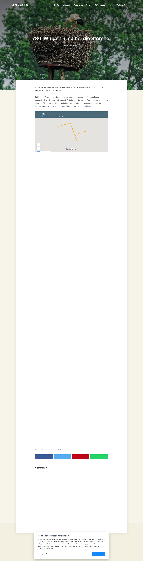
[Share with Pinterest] (80, 456)
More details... (49, 548)
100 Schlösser (100, 5)
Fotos (111, 5)
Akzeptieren (98, 554)
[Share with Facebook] (44, 456)
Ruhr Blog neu (20, 4)
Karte (56, 5)
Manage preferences (45, 554)
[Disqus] (71, 496)
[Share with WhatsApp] (99, 456)
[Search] (130, 5)
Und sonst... (121, 5)
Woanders (78, 5)
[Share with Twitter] (62, 456)
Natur (88, 5)
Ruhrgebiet (66, 5)
